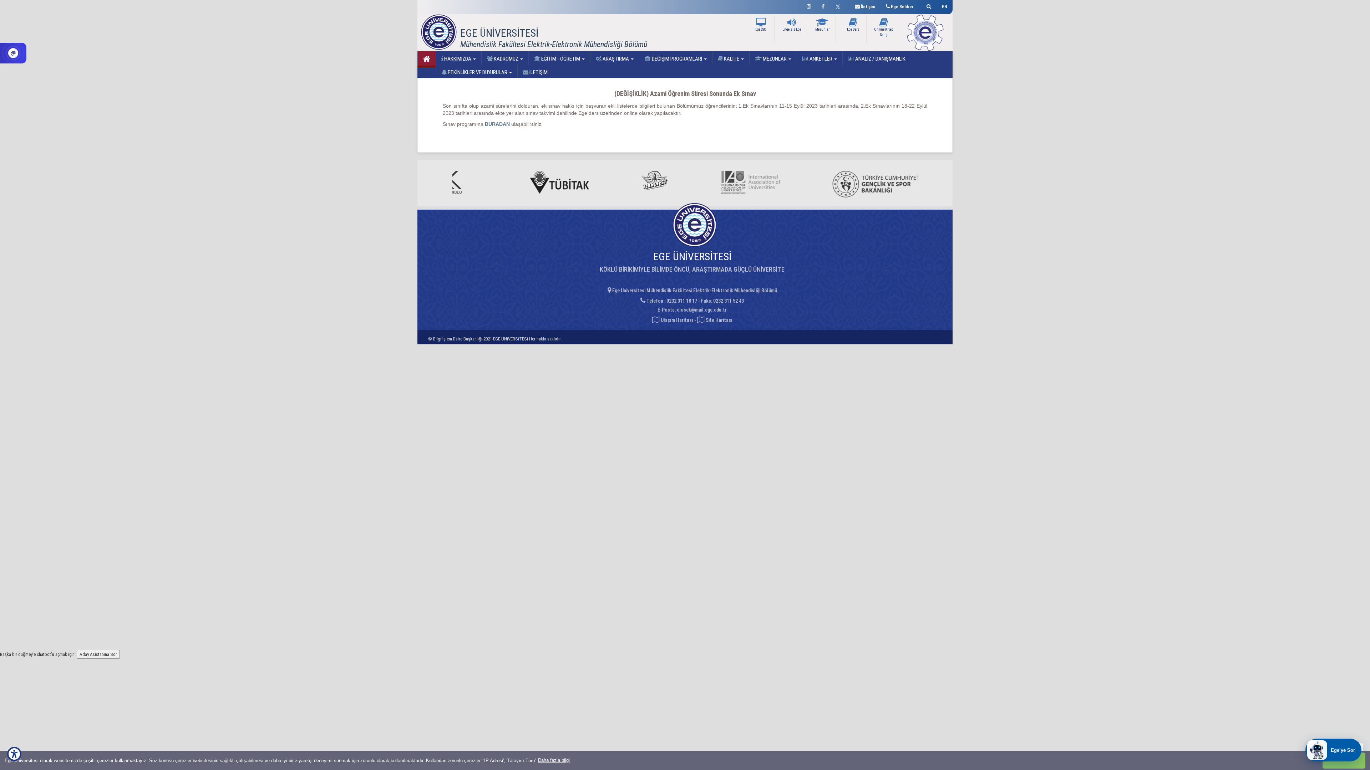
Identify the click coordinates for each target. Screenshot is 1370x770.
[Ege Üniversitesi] (928, 5)
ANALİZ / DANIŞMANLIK (879, 59)
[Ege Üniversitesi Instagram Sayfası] (808, 5)
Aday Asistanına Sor (98, 654)
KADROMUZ (506, 59)
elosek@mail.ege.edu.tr (702, 310)
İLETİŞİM (538, 72)
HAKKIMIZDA (457, 59)
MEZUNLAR (775, 59)
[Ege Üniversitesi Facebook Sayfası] (823, 5)
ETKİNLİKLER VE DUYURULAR (477, 72)
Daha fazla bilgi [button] (554, 760)
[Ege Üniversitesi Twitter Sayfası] (839, 5)
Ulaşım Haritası (676, 320)
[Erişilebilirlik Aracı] (14, 754)
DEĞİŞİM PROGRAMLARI (677, 59)
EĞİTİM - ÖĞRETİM (560, 59)
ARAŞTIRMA (616, 59)
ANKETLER (820, 59)
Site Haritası (718, 320)
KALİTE (731, 59)
